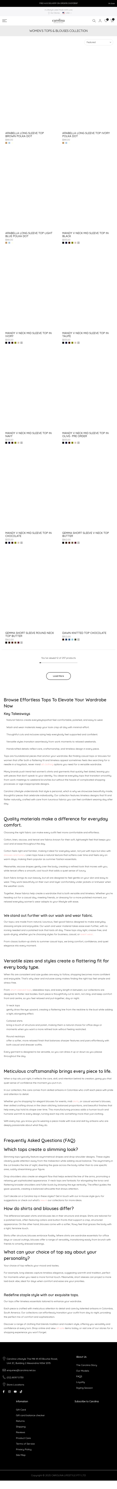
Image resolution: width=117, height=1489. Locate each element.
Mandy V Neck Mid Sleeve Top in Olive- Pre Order (85, 434)
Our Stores (55, 13)
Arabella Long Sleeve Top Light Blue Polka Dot (28, 234)
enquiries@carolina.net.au (21, 1370)
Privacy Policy (24, 1449)
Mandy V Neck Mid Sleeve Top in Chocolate (28, 534)
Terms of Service (25, 1443)
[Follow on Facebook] (3, 1391)
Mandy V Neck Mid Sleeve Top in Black (85, 234)
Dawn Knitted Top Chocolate (84, 633)
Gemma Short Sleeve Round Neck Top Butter (29, 634)
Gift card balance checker (30, 1415)
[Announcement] (58, 3)
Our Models (82, 1370)
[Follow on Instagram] (9, 1391)
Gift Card (21, 1409)
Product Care (23, 1438)
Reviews (20, 1432)
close (6, 3)
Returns (20, 1420)
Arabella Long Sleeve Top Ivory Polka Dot (86, 134)
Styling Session (84, 1387)
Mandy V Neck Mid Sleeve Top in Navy (28, 434)
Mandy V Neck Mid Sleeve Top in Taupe (85, 334)
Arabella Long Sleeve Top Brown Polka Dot (24, 134)
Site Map (21, 1454)
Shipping (21, 1426)
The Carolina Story (86, 1365)
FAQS (79, 1376)
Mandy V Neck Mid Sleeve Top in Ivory (28, 334)
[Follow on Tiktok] (21, 1391)
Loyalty (80, 1382)
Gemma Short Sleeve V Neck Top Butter (85, 534)
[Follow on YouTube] (15, 1391)
